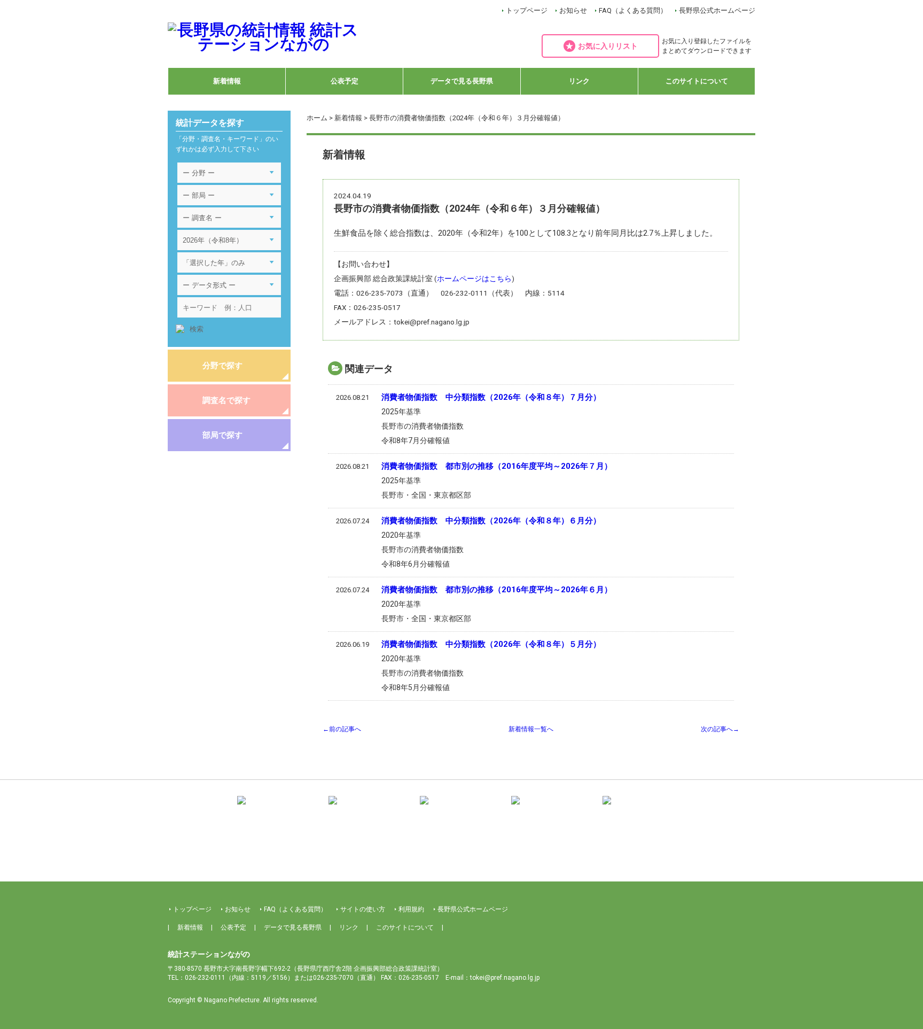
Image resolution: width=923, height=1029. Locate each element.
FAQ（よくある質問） (633, 10)
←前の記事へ (342, 729)
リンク (579, 81)
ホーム (317, 118)
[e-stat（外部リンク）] (644, 808)
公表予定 (344, 81)
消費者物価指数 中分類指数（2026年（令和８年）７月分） (491, 397)
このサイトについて (697, 81)
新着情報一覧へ (531, 729)
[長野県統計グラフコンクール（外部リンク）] (461, 808)
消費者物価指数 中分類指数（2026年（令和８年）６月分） (491, 520)
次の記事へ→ (720, 729)
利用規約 (411, 909)
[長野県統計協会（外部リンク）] (370, 808)
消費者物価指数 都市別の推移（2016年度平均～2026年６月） (496, 589)
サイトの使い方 (362, 909)
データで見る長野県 (462, 81)
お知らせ (573, 10)
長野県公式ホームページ (717, 10)
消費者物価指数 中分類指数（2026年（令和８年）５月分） (491, 644)
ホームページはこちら (474, 278)
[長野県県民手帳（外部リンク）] (278, 808)
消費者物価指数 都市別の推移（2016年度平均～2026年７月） (496, 466)
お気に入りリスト (608, 46)
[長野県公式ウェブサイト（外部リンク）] (553, 808)
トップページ (526, 10)
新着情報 (227, 81)
